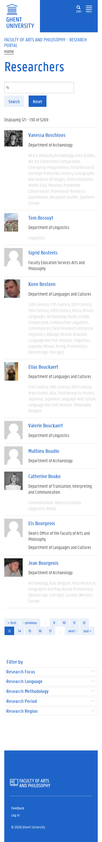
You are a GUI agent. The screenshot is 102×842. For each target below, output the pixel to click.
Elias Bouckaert (43, 366)
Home (9, 51)
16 (40, 630)
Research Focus (20, 672)
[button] (89, 7)
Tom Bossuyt (40, 217)
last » (87, 630)
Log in (15, 815)
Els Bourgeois (41, 523)
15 (29, 630)
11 (74, 622)
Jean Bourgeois (43, 562)
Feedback (17, 807)
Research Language (24, 681)
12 (84, 622)
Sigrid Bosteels (43, 252)
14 (19, 630)
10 (64, 622)
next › (72, 630)
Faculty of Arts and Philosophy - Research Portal (45, 42)
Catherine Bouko (44, 476)
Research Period (21, 701)
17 (50, 630)
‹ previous (30, 622)
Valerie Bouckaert (45, 425)
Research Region (21, 711)
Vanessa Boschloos (46, 135)
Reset (37, 101)
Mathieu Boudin (43, 450)
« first (12, 622)
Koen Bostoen (42, 284)
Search (14, 101)
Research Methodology (27, 691)
